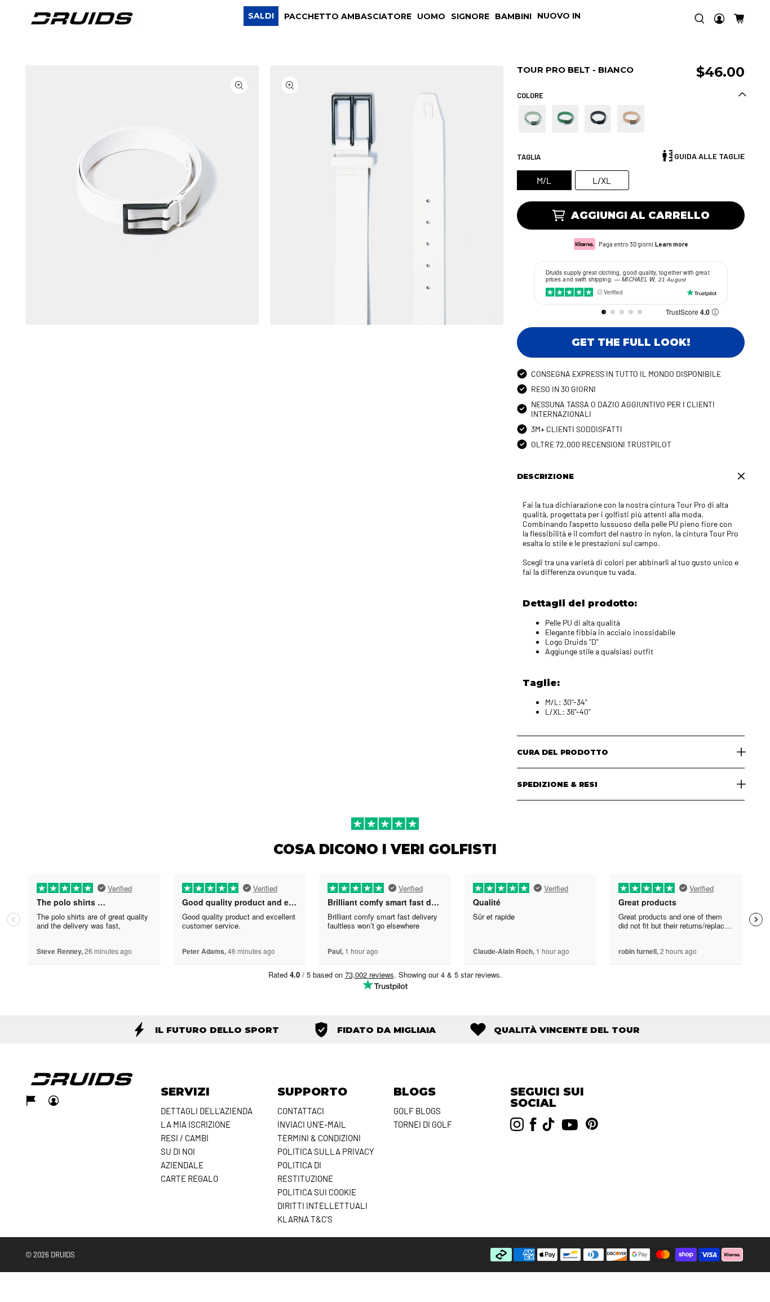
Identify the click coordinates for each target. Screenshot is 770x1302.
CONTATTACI (300, 1111)
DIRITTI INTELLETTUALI (322, 1205)
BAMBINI (513, 16)
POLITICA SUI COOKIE (316, 1192)
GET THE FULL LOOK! (631, 342)
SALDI (261, 16)
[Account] (719, 18)
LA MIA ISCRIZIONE (196, 1124)
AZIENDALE (182, 1165)
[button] (739, 18)
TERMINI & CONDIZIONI (319, 1138)
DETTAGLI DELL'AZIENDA (207, 1111)
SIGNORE (470, 16)
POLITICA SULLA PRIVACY (325, 1151)
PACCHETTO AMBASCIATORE (347, 16)
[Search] (699, 18)
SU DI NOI (178, 1151)
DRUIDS (63, 1254)
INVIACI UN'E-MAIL (311, 1124)
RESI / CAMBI (185, 1138)
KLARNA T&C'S (305, 1219)
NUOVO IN (559, 16)
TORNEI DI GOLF (422, 1124)
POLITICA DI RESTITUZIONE (305, 1172)
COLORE (530, 95)
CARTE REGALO (189, 1178)
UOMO (431, 16)
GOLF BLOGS (417, 1111)
